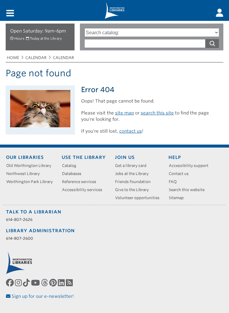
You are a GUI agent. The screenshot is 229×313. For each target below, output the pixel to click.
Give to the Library (134, 190)
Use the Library (84, 157)
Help (174, 157)
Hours (19, 38)
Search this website (189, 190)
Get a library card (132, 165)
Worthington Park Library (31, 181)
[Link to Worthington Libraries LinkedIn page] (62, 282)
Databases (73, 173)
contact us (130, 131)
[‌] (219, 13)
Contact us (181, 173)
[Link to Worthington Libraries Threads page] (45, 282)
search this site (157, 113)
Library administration (40, 230)
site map (124, 113)
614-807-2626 (19, 219)
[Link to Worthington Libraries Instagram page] (19, 282)
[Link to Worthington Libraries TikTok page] (27, 282)
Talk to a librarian (33, 212)
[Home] (114, 10)
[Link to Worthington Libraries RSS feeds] (70, 282)
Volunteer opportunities (139, 198)
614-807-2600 (19, 238)
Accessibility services (84, 190)
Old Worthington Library (30, 165)
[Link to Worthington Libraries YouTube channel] (36, 282)
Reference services (81, 181)
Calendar (36, 57)
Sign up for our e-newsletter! (42, 296)
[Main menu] (10, 13)
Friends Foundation (135, 181)
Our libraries (25, 157)
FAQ (175, 181)
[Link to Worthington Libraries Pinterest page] (53, 282)
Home (13, 57)
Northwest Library (25, 173)
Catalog (71, 165)
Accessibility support (190, 165)
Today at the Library (46, 38)
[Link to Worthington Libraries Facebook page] (10, 282)
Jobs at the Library (133, 173)
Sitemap (178, 198)
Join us (125, 157)
